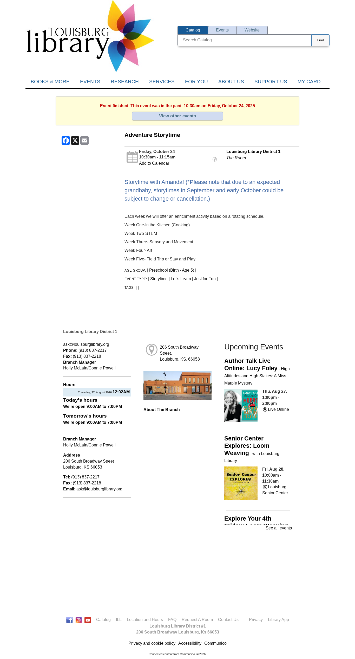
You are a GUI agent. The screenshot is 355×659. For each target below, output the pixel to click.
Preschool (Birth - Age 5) (171, 270)
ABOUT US (231, 81)
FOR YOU (196, 81)
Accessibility (189, 643)
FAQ (172, 619)
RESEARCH (125, 81)
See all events (279, 528)
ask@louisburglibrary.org (86, 344)
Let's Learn (181, 279)
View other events (177, 115)
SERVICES (162, 81)
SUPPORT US (270, 81)
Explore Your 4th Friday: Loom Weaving (256, 522)
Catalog (103, 619)
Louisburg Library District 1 (253, 151)
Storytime (159, 279)
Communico (215, 643)
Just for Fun (205, 279)
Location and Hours (145, 619)
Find (320, 40)
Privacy (256, 619)
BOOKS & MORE (50, 81)
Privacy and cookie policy (151, 643)
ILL (119, 619)
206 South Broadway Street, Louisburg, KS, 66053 (180, 353)
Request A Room (197, 619)
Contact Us (228, 619)
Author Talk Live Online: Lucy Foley (257, 371)
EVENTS (90, 81)
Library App (278, 619)
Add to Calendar (154, 163)
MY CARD (309, 81)
